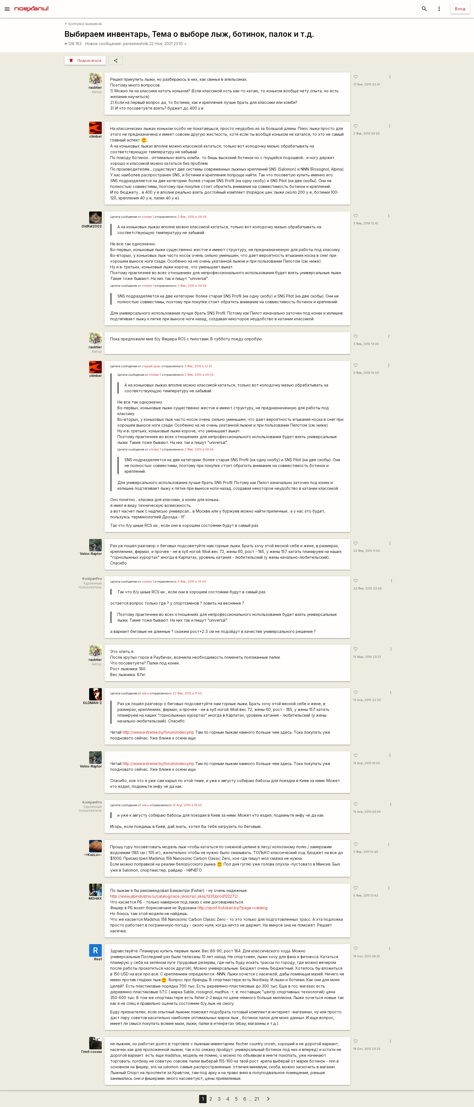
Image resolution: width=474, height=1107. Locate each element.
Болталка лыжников (83, 24)
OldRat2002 (91, 226)
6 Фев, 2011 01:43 (365, 895)
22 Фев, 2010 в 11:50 (187, 693)
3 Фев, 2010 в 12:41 (198, 366)
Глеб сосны (91, 1052)
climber (95, 136)
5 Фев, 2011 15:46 (365, 852)
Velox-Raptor (91, 554)
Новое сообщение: (103, 43)
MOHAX (95, 898)
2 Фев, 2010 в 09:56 (192, 217)
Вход (460, 8)
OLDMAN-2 (92, 703)
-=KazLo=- (93, 855)
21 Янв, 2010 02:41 (366, 84)
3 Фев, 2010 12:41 (365, 223)
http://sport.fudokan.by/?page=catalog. (233, 907)
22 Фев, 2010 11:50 (366, 551)
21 (256, 1099)
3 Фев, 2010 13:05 (366, 344)
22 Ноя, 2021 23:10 (168, 43)
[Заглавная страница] (31, 4)
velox (145, 693)
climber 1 (148, 217)
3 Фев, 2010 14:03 (366, 373)
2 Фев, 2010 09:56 (366, 133)
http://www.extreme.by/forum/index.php (158, 732)
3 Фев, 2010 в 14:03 (191, 581)
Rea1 (98, 959)
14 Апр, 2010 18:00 (366, 763)
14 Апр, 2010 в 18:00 (187, 805)
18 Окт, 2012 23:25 (366, 1049)
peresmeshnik (135, 43)
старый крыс (151, 366)
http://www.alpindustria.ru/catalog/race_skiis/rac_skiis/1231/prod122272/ (174, 896)
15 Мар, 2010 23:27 (367, 657)
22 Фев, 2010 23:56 (367, 588)
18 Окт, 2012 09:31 (366, 956)
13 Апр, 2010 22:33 (367, 700)
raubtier (95, 87)
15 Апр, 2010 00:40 (367, 812)
